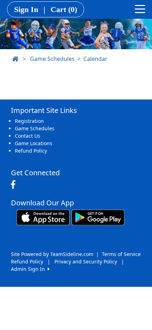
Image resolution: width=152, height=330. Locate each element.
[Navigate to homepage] (15, 59)
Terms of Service (121, 254)
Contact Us (27, 135)
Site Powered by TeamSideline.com (52, 254)
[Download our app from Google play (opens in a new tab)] (97, 217)
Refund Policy (31, 150)
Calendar (95, 59)
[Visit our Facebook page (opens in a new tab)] (15, 184)
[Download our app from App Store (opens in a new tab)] (43, 217)
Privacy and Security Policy (85, 261)
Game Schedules (52, 59)
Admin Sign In (29, 269)
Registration (29, 121)
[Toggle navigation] (140, 8)
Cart (64, 9)
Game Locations (33, 143)
